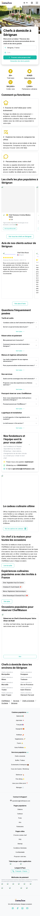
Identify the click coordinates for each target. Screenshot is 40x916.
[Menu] (37, 2)
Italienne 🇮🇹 (20, 716)
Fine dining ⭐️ (20, 779)
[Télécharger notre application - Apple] (14, 864)
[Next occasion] (36, 637)
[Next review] (36, 274)
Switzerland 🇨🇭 (16, 874)
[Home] (6, 2)
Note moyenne (29, 78)
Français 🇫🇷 (20, 724)
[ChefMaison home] (20, 900)
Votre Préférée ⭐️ (20, 747)
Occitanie (4, 703)
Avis (20, 822)
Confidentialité (20, 852)
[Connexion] (31, 2)
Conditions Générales (20, 848)
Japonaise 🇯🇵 (20, 720)
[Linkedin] (22, 908)
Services (16, 701)
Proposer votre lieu (20, 856)
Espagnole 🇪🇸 (20, 729)
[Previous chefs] (4, 209)
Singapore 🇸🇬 (26, 874)
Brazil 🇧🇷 (23, 874)
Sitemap (20, 843)
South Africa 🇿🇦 (19, 874)
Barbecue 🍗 (20, 774)
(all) (27, 712)
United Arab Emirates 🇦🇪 (21, 874)
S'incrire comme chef (20, 835)
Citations (20, 809)
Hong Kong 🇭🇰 (25, 874)
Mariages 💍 (20, 787)
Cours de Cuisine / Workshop (20, 769)
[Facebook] (17, 908)
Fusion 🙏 (20, 743)
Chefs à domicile (20, 756)
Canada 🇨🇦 (17, 874)
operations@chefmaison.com (21, 801)
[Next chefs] (36, 209)
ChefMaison (5, 701)
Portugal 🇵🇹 (14, 874)
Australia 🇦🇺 (22, 874)
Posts (20, 818)
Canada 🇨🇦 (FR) (18, 874)
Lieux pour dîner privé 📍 (20, 783)
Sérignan (14, 703)
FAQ (20, 839)
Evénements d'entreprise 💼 (20, 764)
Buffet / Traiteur (20, 760)
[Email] (27, 908)
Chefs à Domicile (28, 701)
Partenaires (20, 826)
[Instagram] (13, 908)
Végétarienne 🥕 (20, 739)
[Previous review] (4, 274)
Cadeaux (20, 813)
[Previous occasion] (4, 637)
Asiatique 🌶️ (20, 734)
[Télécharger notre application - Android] (25, 864)
